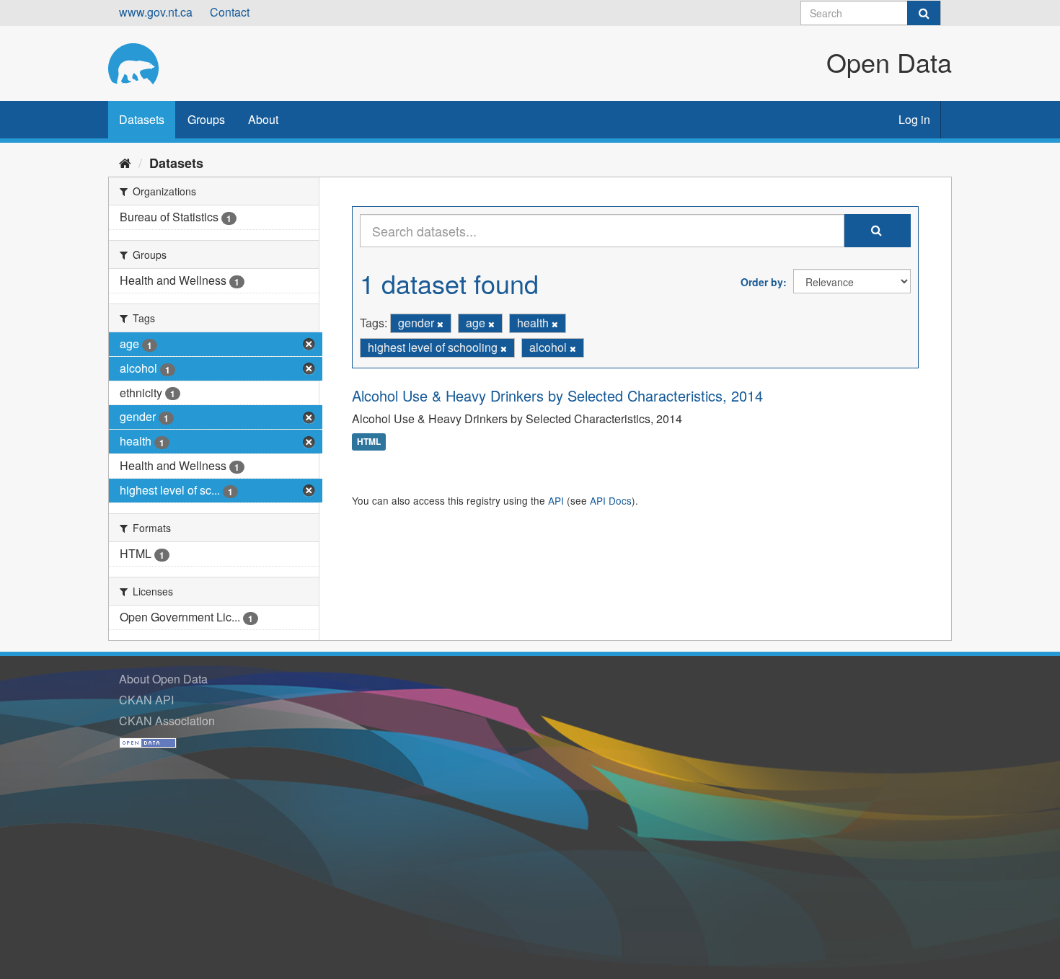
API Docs (611, 500)
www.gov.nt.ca (156, 12)
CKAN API (146, 699)
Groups (206, 119)
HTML (369, 441)
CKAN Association (167, 720)
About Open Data (163, 678)
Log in (914, 119)
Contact (229, 12)
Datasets (141, 119)
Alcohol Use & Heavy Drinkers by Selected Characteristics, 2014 (557, 395)
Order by (762, 282)
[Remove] (440, 323)
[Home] (125, 162)
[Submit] (923, 13)
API (556, 500)
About (263, 119)
